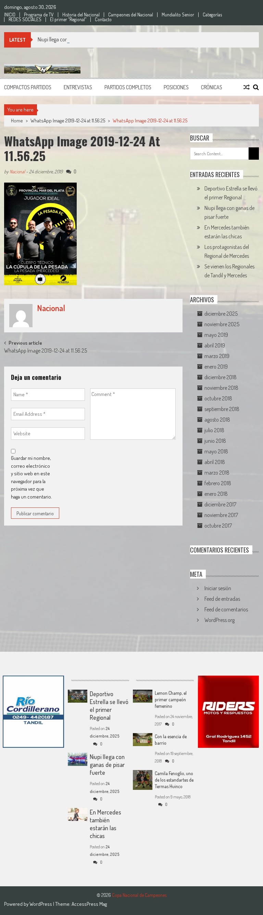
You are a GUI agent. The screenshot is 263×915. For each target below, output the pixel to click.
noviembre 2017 (221, 515)
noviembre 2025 (221, 324)
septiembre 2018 (221, 409)
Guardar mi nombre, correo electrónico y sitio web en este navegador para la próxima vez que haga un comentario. (31, 477)
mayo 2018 (216, 451)
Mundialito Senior (178, 14)
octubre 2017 (218, 525)
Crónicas (211, 87)
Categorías (212, 14)
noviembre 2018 (221, 387)
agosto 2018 (217, 419)
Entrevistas (78, 87)
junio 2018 (215, 440)
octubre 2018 (218, 398)
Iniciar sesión (217, 588)
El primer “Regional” (68, 19)
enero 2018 (216, 493)
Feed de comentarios (226, 609)
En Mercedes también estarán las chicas (105, 823)
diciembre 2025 (221, 313)
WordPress (41, 904)
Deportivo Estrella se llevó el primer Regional (109, 705)
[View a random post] (246, 87)
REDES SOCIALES (25, 19)
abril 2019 (214, 345)
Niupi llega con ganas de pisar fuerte (75, 39)
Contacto (103, 19)
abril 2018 (214, 462)
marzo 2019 (216, 356)
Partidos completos (127, 87)
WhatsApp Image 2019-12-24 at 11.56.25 (67, 120)
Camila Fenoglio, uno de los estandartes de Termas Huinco (174, 779)
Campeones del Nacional (130, 14)
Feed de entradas (222, 598)
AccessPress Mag (89, 904)
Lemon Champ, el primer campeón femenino (171, 699)
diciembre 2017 (220, 504)
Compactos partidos (27, 87)
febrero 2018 (217, 483)
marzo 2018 (216, 472)
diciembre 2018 (220, 377)
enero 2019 (216, 366)
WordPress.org (219, 619)
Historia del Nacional (81, 14)
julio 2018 (214, 430)
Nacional (17, 171)
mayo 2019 (216, 334)
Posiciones (176, 87)
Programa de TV (39, 14)
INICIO (9, 14)
